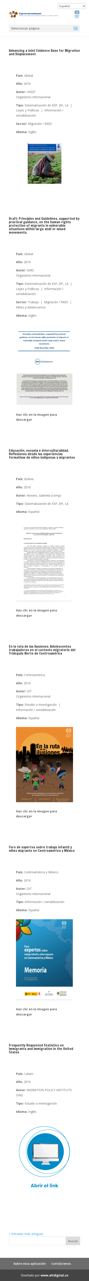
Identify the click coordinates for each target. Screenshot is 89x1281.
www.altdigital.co (54, 1275)
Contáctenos (61, 1263)
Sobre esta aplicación (29, 1263)
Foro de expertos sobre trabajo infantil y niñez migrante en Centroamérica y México (42, 849)
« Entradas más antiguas (26, 1234)
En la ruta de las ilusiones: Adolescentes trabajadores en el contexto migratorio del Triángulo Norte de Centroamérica (42, 650)
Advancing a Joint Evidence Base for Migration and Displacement (44, 52)
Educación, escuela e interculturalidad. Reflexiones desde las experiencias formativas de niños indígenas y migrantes (42, 454)
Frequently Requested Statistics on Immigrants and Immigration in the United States (41, 1048)
